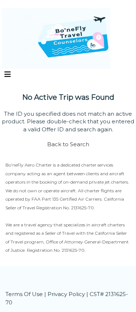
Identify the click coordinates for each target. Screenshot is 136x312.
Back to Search (68, 144)
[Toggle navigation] (7, 76)
